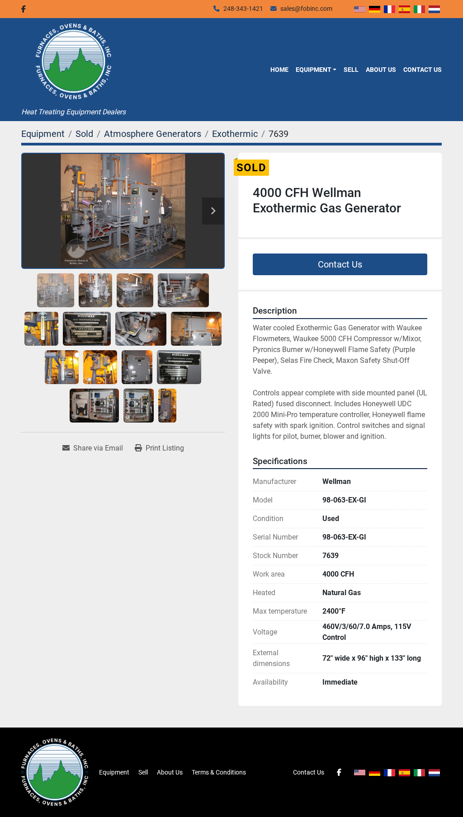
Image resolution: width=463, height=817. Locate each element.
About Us (381, 69)
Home (279, 69)
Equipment (313, 69)
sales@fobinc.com (306, 8)
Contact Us (422, 69)
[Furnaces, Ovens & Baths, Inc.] (54, 771)
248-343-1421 (243, 8)
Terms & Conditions (219, 772)
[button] (316, 69)
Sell (351, 69)
